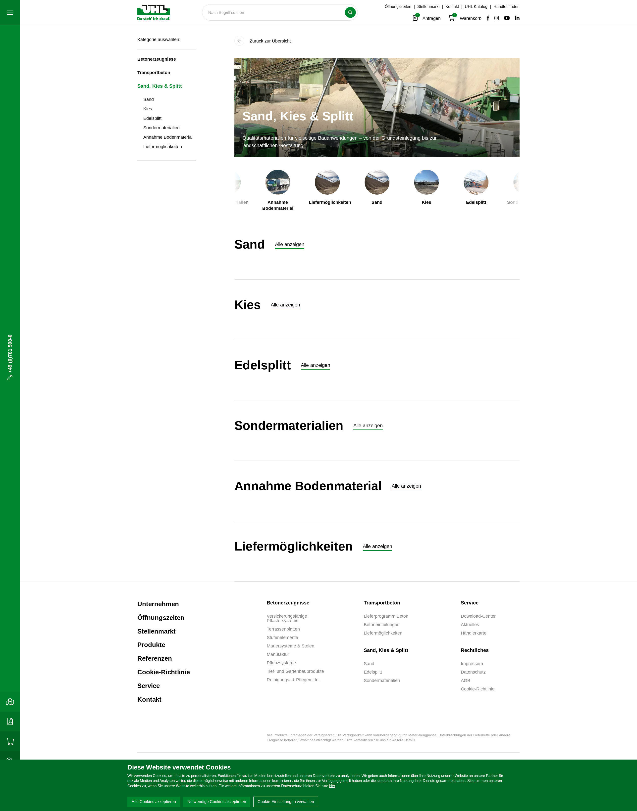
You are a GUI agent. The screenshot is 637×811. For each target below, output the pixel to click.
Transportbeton (153, 72)
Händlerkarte (473, 633)
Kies (147, 108)
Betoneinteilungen (382, 624)
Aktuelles (470, 624)
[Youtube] (505, 18)
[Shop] (10, 741)
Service (148, 685)
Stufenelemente (282, 637)
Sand (148, 99)
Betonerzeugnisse (156, 59)
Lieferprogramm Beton (386, 616)
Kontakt (452, 6)
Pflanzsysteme (281, 663)
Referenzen (154, 658)
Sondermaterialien (161, 127)
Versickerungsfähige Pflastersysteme (287, 618)
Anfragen (429, 18)
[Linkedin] (515, 18)
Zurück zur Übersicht (269, 41)
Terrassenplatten (283, 629)
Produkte (151, 644)
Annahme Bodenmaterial (168, 137)
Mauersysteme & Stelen (290, 646)
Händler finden (506, 6)
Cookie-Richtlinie (163, 672)
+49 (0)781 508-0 (10, 354)
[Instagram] (495, 18)
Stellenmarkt (428, 6)
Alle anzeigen (289, 244)
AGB (465, 680)
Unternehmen (158, 604)
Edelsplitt (152, 118)
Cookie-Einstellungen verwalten (286, 802)
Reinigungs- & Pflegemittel (293, 680)
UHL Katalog (476, 6)
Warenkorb (468, 18)
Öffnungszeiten (398, 6)
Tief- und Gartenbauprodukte (295, 671)
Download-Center (478, 616)
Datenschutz (473, 672)
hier (332, 786)
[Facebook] (486, 18)
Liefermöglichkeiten (162, 146)
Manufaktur (278, 654)
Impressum (472, 663)
